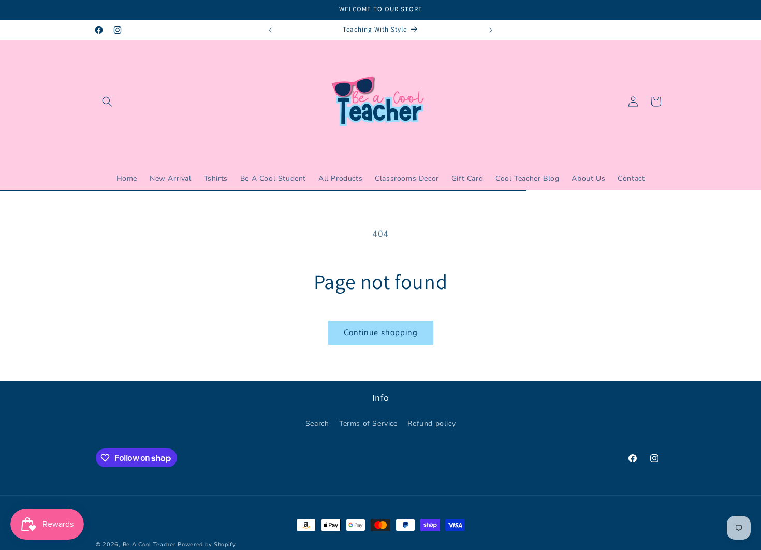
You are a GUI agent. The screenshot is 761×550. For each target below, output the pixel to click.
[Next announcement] (490, 30)
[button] (107, 101)
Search (317, 423)
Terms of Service (368, 423)
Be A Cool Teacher (149, 544)
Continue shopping (381, 332)
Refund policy (431, 423)
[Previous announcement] (270, 30)
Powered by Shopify (207, 544)
